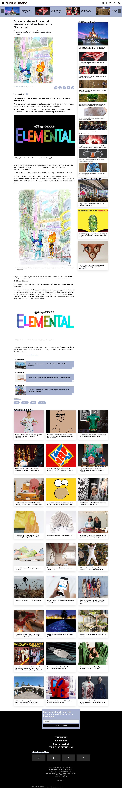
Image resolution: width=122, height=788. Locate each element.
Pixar (33, 402)
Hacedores (53, 3)
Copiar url (73, 87)
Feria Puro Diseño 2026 (80, 3)
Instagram (103, 3)
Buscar (119, 3)
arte (16, 402)
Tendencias (43, 3)
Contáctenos (60, 780)
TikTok (114, 3)
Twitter (110, 3)
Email (69, 87)
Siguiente (119, 11)
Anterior (2, 11)
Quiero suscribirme (61, 725)
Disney (25, 402)
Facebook (107, 3)
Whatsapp (56, 87)
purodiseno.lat (32, 355)
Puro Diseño (21, 94)
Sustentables (64, 3)
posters (42, 402)
